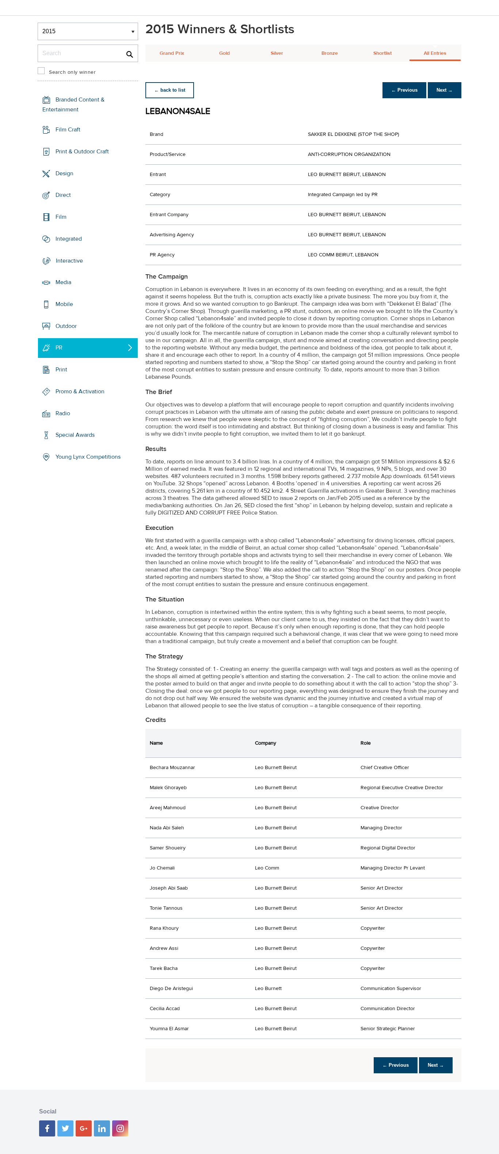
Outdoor (66, 326)
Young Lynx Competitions (88, 457)
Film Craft (68, 129)
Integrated (69, 238)
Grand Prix (172, 53)
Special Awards (75, 435)
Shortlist (382, 53)
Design (64, 173)
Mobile (64, 304)
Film (61, 217)
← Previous (404, 90)
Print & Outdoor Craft (82, 151)
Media (63, 282)
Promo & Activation (80, 391)
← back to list (169, 90)
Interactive (69, 260)
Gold (224, 53)
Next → (445, 90)
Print (61, 369)
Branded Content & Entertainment (73, 104)
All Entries (435, 53)
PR (59, 347)
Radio (63, 413)
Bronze (329, 53)
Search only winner (72, 72)
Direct (63, 195)
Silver (277, 53)
